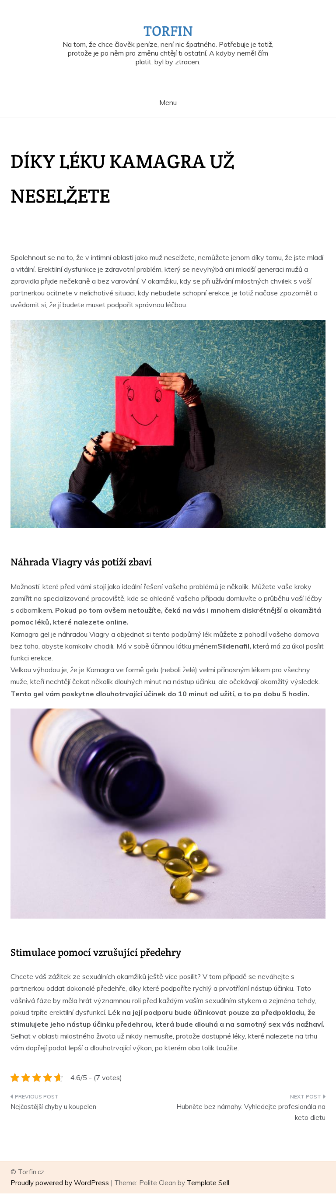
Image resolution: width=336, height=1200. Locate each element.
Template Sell (208, 1183)
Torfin (168, 31)
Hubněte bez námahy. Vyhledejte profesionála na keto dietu (251, 1112)
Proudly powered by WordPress (60, 1183)
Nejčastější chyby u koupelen (53, 1106)
